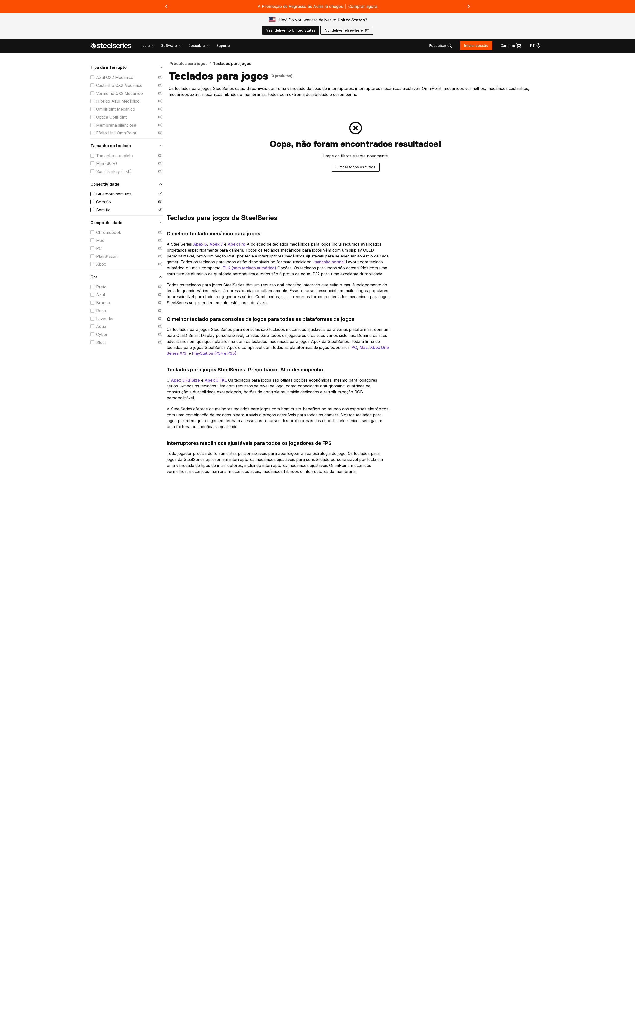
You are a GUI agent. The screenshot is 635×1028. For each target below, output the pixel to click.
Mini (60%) (106, 163)
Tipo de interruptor (109, 67)
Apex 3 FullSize (185, 380)
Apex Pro (236, 244)
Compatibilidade (106, 222)
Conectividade (104, 184)
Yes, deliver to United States (291, 30)
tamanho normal (330, 261)
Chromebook (108, 232)
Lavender (105, 318)
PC (99, 248)
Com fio (103, 201)
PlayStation (107, 256)
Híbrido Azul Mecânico (118, 101)
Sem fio (103, 209)
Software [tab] (169, 45)
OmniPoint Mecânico (115, 109)
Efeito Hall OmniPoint (116, 132)
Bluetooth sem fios (113, 194)
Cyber (102, 334)
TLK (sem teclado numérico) (249, 267)
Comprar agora (362, 6)
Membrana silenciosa (116, 125)
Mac (100, 240)
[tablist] (176, 46)
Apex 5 (200, 244)
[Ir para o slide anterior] (166, 6)
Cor (93, 276)
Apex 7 (216, 244)
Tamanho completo (114, 155)
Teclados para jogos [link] (232, 63)
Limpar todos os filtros (355, 167)
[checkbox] (92, 77)
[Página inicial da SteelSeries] (113, 46)
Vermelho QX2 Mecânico (119, 93)
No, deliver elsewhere (344, 30)
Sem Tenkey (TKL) (114, 171)
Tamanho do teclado (110, 145)
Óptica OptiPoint (111, 117)
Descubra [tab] (196, 45)
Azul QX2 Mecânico (114, 77)
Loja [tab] (146, 45)
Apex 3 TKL (216, 380)
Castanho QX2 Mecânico (119, 85)
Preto (101, 286)
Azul (100, 294)
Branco (103, 302)
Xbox (101, 264)
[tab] (440, 46)
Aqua (101, 326)
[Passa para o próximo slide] (469, 6)
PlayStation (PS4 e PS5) (214, 353)
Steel (101, 342)
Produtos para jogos (188, 63)
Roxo (101, 310)
